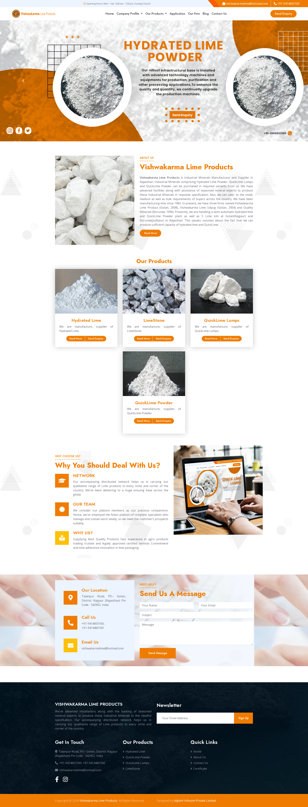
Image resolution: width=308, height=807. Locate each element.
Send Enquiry (283, 14)
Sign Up (243, 718)
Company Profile (128, 13)
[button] (23, 81)
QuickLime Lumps (137, 763)
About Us (199, 757)
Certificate (200, 769)
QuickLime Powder (138, 757)
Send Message (157, 653)
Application (177, 13)
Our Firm (194, 13)
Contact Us (219, 13)
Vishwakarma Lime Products (98, 801)
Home (110, 13)
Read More (150, 233)
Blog (206, 13)
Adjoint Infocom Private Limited (195, 801)
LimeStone (133, 769)
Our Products (154, 13)
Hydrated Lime (135, 751)
